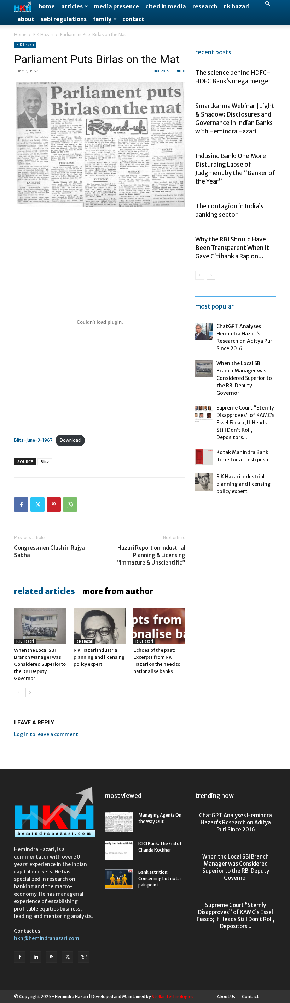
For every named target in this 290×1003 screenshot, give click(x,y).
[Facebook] (21, 504)
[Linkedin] (35, 957)
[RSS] (51, 957)
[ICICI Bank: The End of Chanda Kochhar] (119, 850)
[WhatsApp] (70, 504)
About (25, 19)
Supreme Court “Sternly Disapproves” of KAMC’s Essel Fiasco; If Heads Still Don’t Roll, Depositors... (245, 423)
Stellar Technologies (172, 996)
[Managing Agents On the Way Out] (119, 822)
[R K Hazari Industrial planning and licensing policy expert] (100, 626)
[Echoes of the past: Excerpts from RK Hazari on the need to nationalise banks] (159, 626)
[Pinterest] (54, 504)
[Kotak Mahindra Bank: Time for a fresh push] (204, 457)
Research (204, 6)
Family (102, 19)
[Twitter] (37, 504)
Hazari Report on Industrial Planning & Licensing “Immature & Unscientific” (151, 555)
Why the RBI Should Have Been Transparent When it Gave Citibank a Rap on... (232, 247)
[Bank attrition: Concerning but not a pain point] (119, 879)
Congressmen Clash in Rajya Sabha (49, 551)
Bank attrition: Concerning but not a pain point (159, 879)
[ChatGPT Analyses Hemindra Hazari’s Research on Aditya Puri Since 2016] (204, 331)
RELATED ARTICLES (44, 591)
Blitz (45, 461)
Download (70, 440)
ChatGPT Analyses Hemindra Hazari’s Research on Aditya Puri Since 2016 (235, 822)
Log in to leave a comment (46, 734)
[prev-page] (18, 692)
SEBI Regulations (64, 19)
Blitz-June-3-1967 (33, 440)
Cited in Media (165, 6)
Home (47, 6)
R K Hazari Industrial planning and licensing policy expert (99, 657)
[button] (267, 3)
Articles (72, 6)
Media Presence (116, 6)
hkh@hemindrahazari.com (46, 938)
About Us (226, 996)
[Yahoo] (83, 957)
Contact (133, 19)
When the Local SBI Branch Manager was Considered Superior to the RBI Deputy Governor (40, 664)
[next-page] (29, 692)
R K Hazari (237, 6)
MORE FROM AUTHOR (117, 591)
